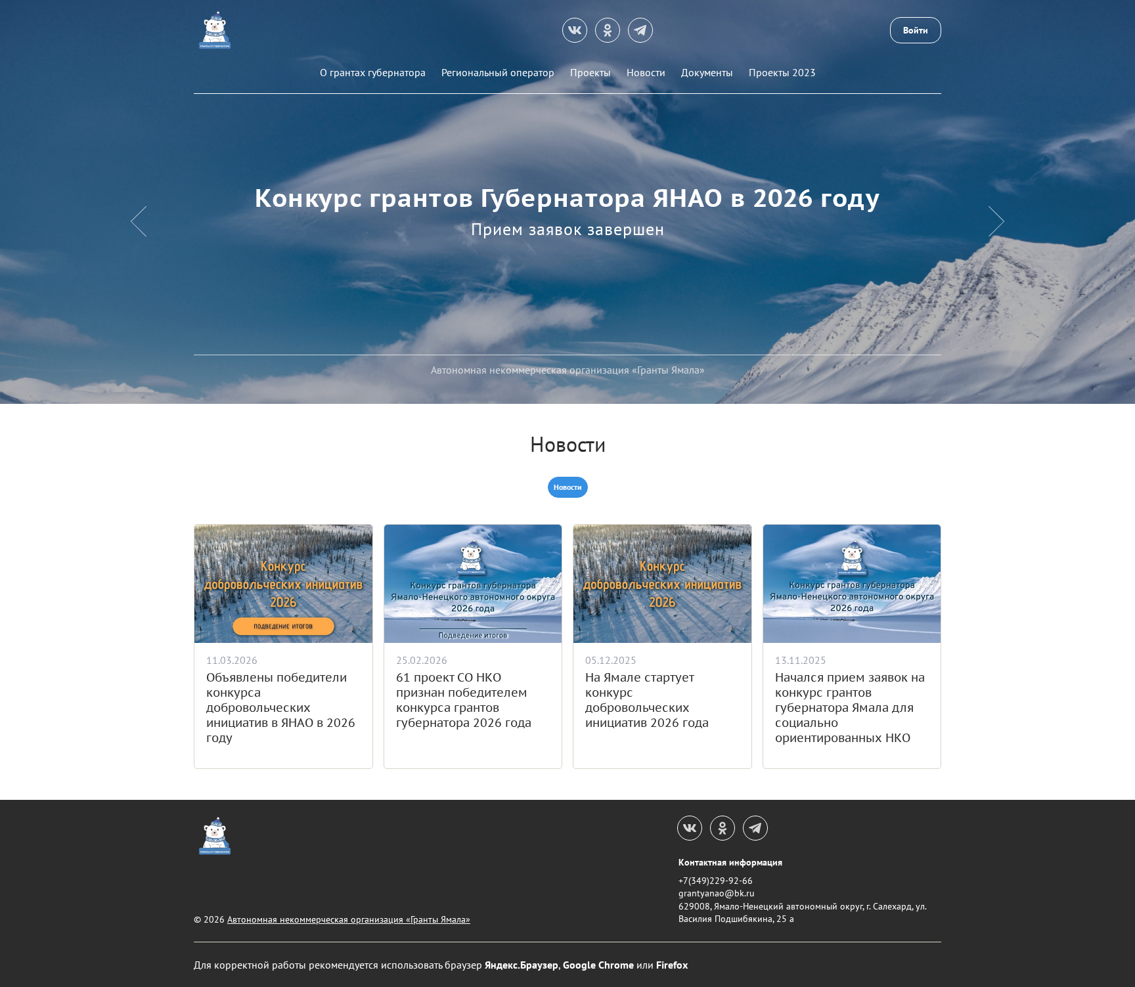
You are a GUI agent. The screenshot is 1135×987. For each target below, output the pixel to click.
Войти (915, 30)
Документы (707, 72)
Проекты (590, 72)
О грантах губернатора (373, 72)
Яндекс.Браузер (521, 964)
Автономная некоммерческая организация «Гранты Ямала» (348, 919)
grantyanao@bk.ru (717, 893)
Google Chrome (598, 964)
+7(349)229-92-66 (716, 881)
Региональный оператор (497, 72)
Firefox (672, 964)
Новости (646, 72)
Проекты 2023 (782, 72)
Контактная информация (730, 862)
